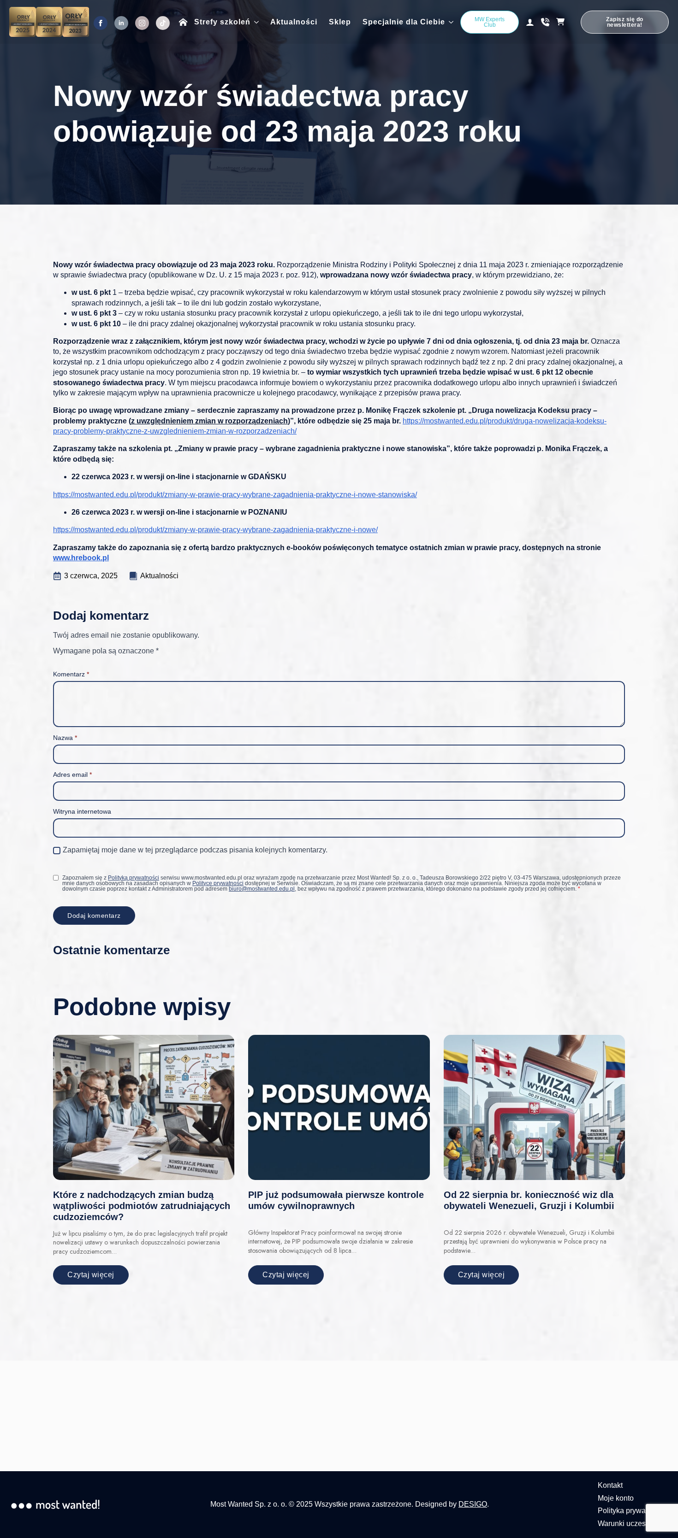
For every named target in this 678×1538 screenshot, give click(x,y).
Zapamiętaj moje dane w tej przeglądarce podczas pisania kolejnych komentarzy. (195, 850)
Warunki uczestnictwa (633, 1523)
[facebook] (100, 23)
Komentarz (71, 674)
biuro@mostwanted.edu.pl (262, 889)
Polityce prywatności (218, 883)
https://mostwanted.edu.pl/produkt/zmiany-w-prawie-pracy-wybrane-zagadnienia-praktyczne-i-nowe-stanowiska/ (235, 495)
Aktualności (293, 22)
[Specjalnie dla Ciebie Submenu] (449, 22)
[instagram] (142, 23)
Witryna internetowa (82, 811)
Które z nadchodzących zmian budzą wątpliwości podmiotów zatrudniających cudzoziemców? (141, 1206)
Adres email (72, 774)
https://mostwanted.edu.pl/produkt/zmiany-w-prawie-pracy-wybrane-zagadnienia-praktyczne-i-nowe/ (215, 530)
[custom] (163, 23)
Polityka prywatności (631, 1511)
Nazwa (65, 737)
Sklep (340, 22)
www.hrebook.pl (81, 558)
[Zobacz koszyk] (565, 22)
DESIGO (472, 1504)
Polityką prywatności (133, 878)
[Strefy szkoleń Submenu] (254, 22)
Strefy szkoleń (222, 22)
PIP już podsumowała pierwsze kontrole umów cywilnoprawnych (336, 1200)
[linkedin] (121, 23)
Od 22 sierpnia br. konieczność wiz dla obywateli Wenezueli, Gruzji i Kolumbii (529, 1200)
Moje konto (616, 1498)
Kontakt (610, 1485)
